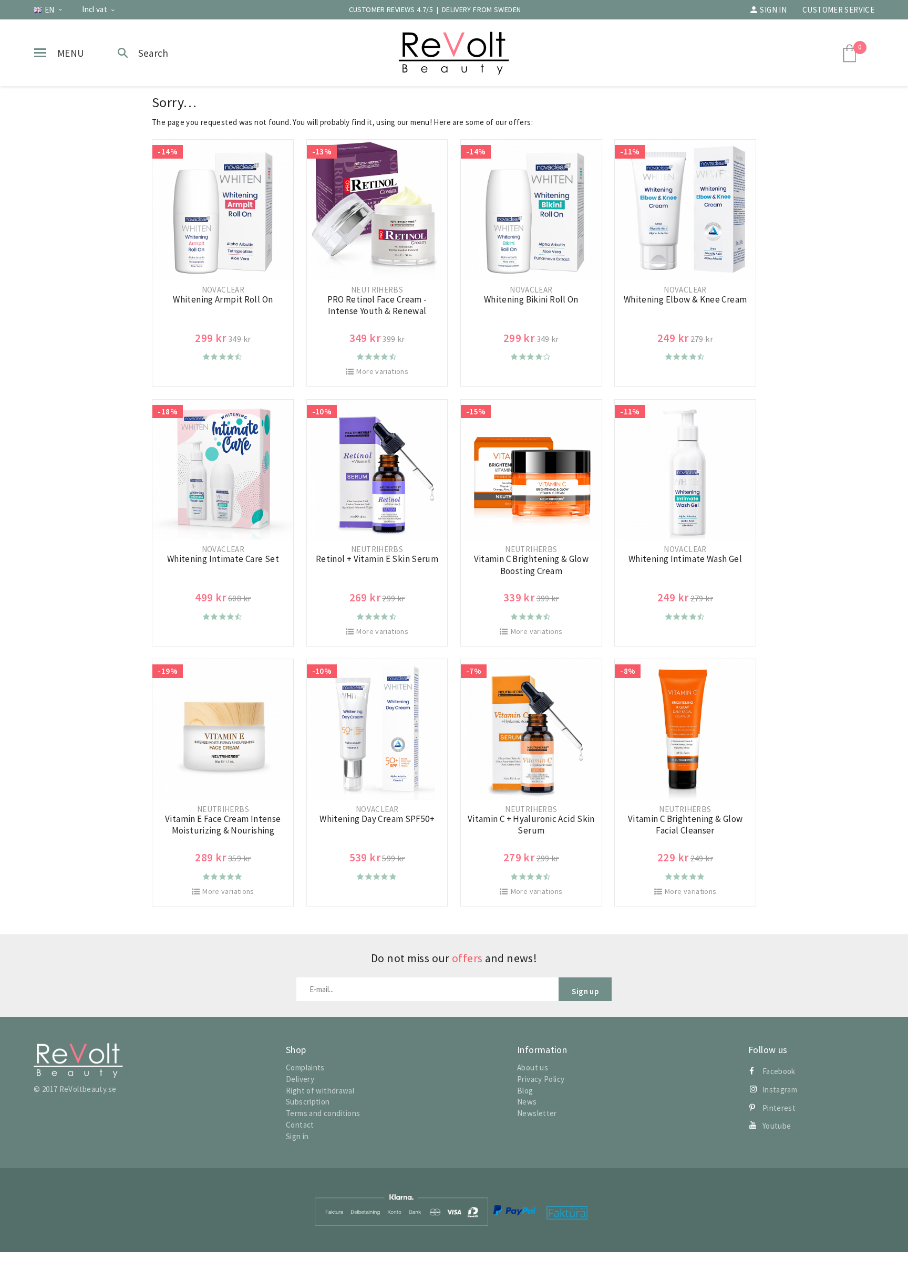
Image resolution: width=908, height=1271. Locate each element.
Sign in (773, 10)
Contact (300, 1125)
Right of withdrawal (320, 1091)
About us (532, 1067)
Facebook (779, 1071)
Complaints (305, 1067)
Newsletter (537, 1113)
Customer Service (838, 10)
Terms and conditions (323, 1113)
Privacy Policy (540, 1079)
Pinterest (779, 1108)
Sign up (585, 991)
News (527, 1102)
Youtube (776, 1126)
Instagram (779, 1090)
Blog (525, 1091)
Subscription (308, 1102)
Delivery (300, 1079)
